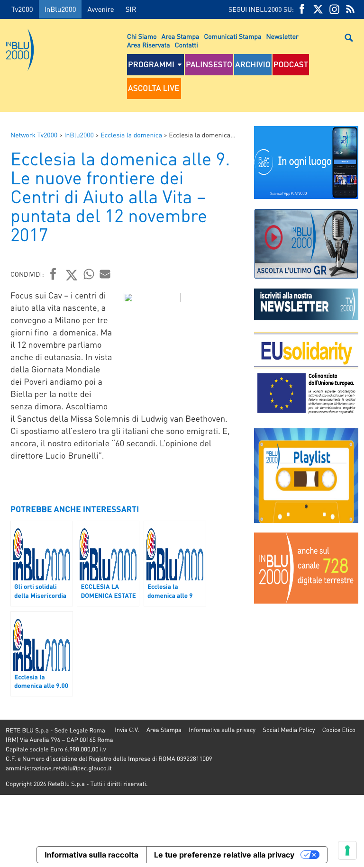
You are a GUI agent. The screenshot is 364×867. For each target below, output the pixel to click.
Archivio (253, 64)
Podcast (291, 64)
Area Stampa (181, 36)
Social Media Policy (289, 730)
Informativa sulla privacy (222, 730)
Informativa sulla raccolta (91, 854)
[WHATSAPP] (89, 273)
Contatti (186, 45)
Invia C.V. (127, 730)
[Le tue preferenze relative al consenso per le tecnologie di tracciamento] (347, 850)
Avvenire (100, 9)
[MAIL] (105, 273)
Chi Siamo (142, 36)
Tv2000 (22, 9)
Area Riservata (148, 45)
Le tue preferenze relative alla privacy (224, 854)
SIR (131, 9)
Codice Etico (338, 730)
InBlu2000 (60, 9)
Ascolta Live (153, 88)
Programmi (151, 64)
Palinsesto (209, 64)
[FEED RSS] (350, 9)
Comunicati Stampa (232, 36)
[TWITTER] (318, 9)
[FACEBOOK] (302, 9)
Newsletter (282, 36)
